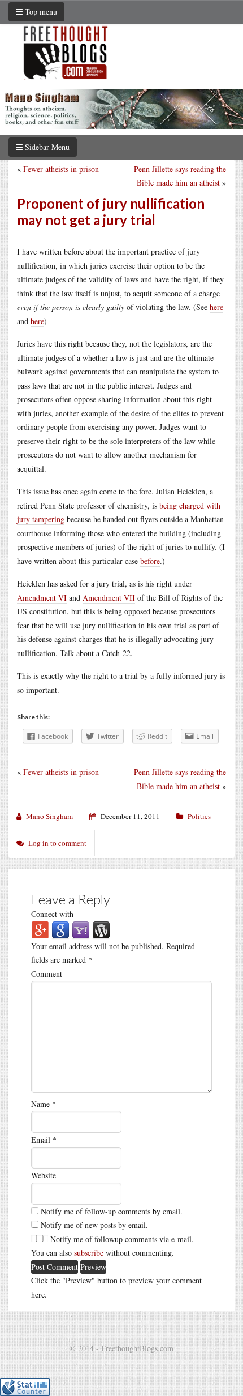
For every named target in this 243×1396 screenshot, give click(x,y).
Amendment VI (42, 597)
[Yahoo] (81, 929)
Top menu (40, 11)
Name (43, 1103)
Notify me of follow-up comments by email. (112, 1211)
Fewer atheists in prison (61, 168)
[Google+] (40, 929)
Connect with (52, 913)
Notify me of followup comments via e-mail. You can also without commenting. (112, 1246)
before (150, 560)
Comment (46, 973)
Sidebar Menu (46, 146)
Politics (199, 816)
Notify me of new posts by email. (94, 1225)
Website (43, 1175)
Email (44, 1139)
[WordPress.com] (101, 929)
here (216, 306)
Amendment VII (109, 597)
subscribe (88, 1252)
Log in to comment (57, 843)
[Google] (60, 929)
